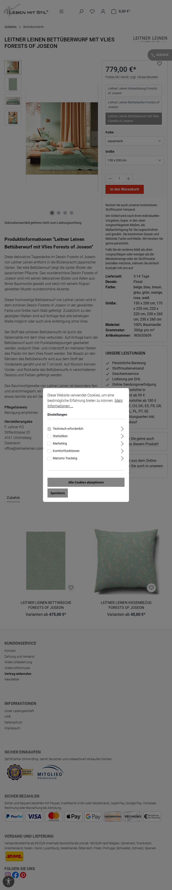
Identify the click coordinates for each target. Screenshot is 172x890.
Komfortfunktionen (66, 451)
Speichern (57, 493)
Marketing (60, 443)
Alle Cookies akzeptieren (86, 482)
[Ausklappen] (122, 428)
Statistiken (60, 436)
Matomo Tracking (65, 458)
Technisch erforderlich (68, 428)
